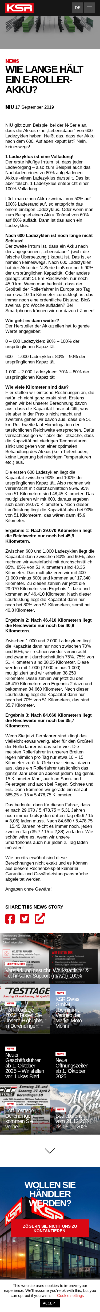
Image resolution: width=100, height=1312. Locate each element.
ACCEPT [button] (50, 1303)
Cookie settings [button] (70, 1295)
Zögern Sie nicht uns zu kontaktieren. (50, 1228)
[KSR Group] (19, 9)
